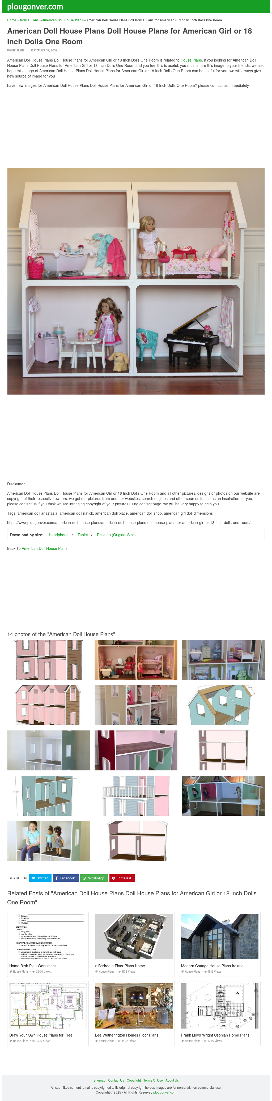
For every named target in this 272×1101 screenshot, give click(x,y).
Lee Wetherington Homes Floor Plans (126, 1035)
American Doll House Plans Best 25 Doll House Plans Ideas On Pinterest (60, 811)
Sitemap (99, 1080)
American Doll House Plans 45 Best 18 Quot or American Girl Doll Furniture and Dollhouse (161, 765)
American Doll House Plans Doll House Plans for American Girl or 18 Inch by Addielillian (159, 675)
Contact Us (116, 1080)
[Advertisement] (136, 129)
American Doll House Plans (44, 548)
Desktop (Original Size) (116, 534)
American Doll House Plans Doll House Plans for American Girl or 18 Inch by (151, 720)
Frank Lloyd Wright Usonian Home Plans (215, 1035)
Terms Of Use (153, 1080)
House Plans (15, 50)
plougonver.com (35, 6)
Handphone (59, 534)
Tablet (83, 534)
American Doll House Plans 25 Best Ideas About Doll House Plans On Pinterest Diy (68, 720)
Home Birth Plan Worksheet (32, 965)
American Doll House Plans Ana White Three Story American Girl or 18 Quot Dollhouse (71, 856)
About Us (172, 1080)
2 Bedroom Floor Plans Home (120, 965)
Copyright (134, 1080)
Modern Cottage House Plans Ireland (212, 965)
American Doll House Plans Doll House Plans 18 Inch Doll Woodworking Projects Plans (71, 675)
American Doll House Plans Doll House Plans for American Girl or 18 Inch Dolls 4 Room (159, 811)
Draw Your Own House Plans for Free (41, 1035)
